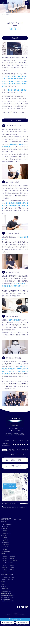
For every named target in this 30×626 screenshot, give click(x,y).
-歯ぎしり (4, 565)
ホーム (3, 14)
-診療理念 (4, 531)
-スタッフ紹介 (5, 544)
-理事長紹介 (5, 540)
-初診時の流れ (5, 526)
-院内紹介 (4, 549)
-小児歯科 (12, 567)
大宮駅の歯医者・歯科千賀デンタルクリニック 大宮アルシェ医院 (11, 519)
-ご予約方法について (7, 524)
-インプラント (5, 563)
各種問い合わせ (15, 466)
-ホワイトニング (6, 572)
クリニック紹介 (4, 547)
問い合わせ (3, 586)
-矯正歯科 (4, 560)
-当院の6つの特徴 (6, 533)
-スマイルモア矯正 (14, 560)
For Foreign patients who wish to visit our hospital (7, 600)
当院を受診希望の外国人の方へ (8, 597)
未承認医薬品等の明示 (6, 591)
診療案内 (3, 553)
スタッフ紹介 (4, 535)
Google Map (24, 503)
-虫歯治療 (4, 556)
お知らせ (3, 584)
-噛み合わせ (5, 567)
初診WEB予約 (16, 460)
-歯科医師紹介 (5, 542)
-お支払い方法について (7, 579)
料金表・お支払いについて (7, 574)
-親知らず (12, 558)
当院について (9, 14)
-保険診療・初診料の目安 (8, 577)
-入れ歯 (11, 563)
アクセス (3, 581)
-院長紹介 (4, 537)
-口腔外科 (12, 565)
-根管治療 (4, 558)
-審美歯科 (12, 569)
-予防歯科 (4, 569)
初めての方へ (4, 522)
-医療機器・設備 (6, 551)
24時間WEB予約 (4, 588)
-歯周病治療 (12, 556)
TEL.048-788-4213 (16, 454)
